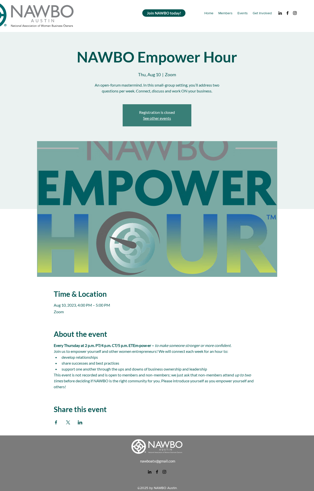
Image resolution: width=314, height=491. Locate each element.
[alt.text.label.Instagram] (294, 13)
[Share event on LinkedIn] (80, 422)
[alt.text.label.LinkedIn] (280, 13)
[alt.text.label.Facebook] (287, 13)
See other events (157, 118)
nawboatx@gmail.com (157, 461)
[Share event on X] (68, 422)
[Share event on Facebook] (56, 422)
